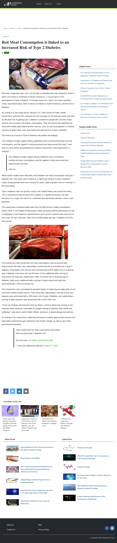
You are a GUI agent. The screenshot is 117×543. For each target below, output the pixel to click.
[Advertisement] (58, 17)
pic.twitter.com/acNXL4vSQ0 (40, 340)
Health (6, 36)
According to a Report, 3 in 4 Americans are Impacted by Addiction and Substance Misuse (97, 107)
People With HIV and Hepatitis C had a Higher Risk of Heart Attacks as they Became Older (95, 164)
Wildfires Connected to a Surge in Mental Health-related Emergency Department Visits (96, 153)
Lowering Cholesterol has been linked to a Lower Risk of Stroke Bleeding (96, 143)
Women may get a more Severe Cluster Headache (95, 89)
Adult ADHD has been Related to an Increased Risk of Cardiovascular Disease (96, 97)
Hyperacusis (85, 133)
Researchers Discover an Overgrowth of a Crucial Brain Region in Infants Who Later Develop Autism (96, 175)
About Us (10, 525)
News (6, 52)
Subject (49, 4)
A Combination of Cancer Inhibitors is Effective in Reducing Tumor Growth (94, 115)
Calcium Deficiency (88, 138)
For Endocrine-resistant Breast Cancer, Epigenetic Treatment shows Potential (95, 74)
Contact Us (11, 530)
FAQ (40, 525)
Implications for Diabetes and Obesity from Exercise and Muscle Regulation (96, 81)
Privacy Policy (43, 530)
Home (38, 4)
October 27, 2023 (50, 346)
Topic (58, 4)
